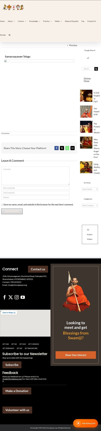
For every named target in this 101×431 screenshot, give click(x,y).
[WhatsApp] (67, 148)
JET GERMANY (8, 348)
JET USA (5, 344)
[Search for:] (88, 68)
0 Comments (5, 133)
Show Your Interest (75, 355)
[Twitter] (10, 297)
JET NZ (19, 348)
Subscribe (11, 365)
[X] (62, 148)
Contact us (38, 269)
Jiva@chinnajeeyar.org (11, 379)
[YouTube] (23, 297)
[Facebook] (56, 148)
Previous (73, 45)
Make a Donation (16, 391)
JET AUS (22, 344)
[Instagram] (17, 297)
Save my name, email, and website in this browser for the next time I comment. (38, 204)
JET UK (14, 344)
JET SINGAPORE (31, 348)
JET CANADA (33, 344)
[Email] (72, 148)
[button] (9, 35)
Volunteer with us (17, 410)
